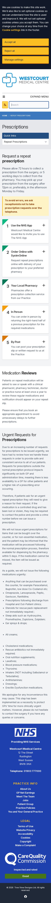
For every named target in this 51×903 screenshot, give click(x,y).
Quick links (10, 135)
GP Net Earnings (25, 792)
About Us (25, 788)
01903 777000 (32, 771)
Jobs (25, 800)
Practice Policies (25, 807)
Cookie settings (11, 30)
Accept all (10, 42)
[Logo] (25, 80)
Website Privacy (25, 830)
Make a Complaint (25, 845)
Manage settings (13, 59)
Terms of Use (25, 826)
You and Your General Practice (25, 811)
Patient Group (25, 804)
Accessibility (25, 833)
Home (4, 116)
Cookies (25, 837)
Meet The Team (25, 796)
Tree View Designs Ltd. (25, 887)
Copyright (25, 841)
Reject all (9, 50)
